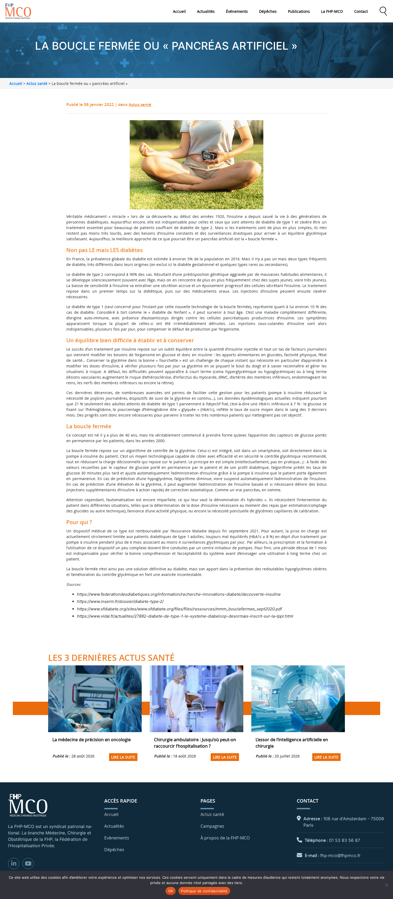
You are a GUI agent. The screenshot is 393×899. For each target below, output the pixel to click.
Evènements (116, 838)
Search (383, 11)
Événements (237, 11)
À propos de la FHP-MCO (225, 838)
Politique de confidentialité (204, 891)
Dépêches (268, 11)
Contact (361, 11)
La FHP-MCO (332, 11)
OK (170, 891)
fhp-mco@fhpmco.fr (340, 855)
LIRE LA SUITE (123, 757)
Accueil (179, 11)
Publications (299, 11)
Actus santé (36, 83)
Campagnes (212, 826)
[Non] (386, 885)
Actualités (206, 11)
